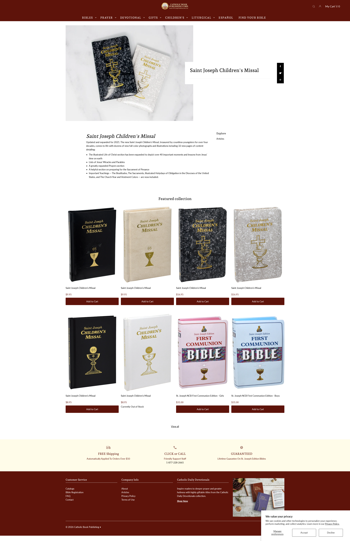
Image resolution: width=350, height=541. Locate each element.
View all (175, 426)
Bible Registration (74, 492)
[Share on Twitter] (280, 73)
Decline (331, 532)
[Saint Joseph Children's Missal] (92, 244)
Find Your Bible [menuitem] (252, 17)
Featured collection (175, 199)
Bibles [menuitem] (87, 17)
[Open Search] (314, 6)
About (124, 488)
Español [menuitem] (226, 17)
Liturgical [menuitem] (201, 17)
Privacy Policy (128, 496)
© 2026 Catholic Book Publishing (82, 527)
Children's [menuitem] (174, 17)
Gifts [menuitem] (153, 17)
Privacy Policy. (332, 523)
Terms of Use (128, 499)
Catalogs (70, 488)
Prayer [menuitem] (106, 17)
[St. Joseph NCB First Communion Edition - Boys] (257, 352)
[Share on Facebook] (280, 66)
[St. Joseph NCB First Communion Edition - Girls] (202, 352)
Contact (70, 499)
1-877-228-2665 (175, 462)
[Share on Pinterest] (280, 80)
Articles (220, 138)
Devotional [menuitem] (130, 17)
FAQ (68, 496)
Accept (304, 532)
